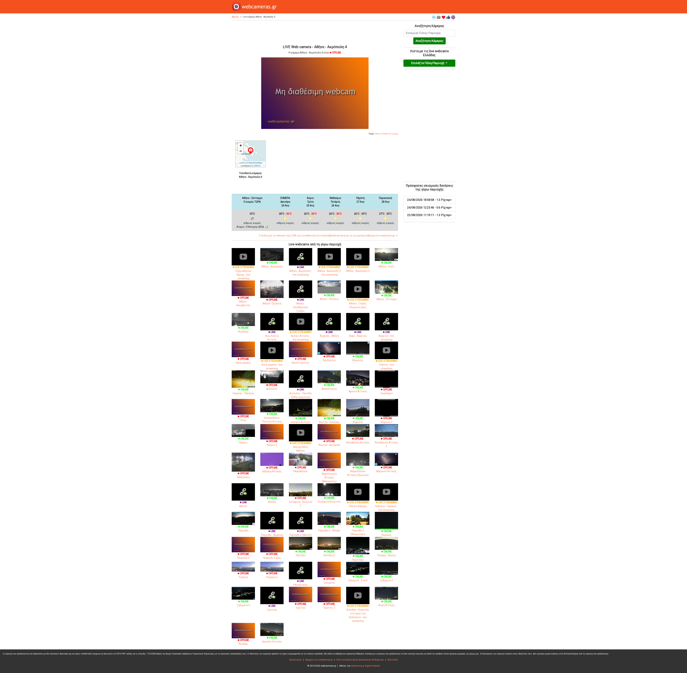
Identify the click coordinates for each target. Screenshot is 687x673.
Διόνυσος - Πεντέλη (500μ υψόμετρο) (300, 393)
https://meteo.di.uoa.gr (386, 134)
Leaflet (242, 162)
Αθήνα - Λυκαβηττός (243, 301)
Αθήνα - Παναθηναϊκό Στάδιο (300, 305)
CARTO (257, 165)
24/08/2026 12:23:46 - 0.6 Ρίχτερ (429, 207)
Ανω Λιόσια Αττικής (272, 336)
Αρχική (235, 17)
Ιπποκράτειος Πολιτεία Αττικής (272, 418)
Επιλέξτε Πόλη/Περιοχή (428, 63)
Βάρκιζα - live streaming (386, 336)
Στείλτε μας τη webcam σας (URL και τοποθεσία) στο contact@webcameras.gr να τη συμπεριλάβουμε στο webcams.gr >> (328, 235)
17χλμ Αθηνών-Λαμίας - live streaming (243, 273)
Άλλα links (393, 660)
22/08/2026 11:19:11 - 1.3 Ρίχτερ (429, 215)
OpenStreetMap (255, 162)
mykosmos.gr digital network (365, 666)
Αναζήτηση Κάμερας (429, 41)
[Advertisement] (315, 32)
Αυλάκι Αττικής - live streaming (300, 336)
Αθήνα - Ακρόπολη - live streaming (300, 271)
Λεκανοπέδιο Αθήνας (300, 447)
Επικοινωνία (295, 660)
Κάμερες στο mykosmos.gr (319, 660)
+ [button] (241, 145)
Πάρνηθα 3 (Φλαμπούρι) (357, 530)
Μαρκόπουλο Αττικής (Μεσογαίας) (329, 476)
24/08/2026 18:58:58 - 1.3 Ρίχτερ (429, 200)
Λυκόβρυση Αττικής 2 (386, 442)
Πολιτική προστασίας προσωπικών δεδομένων (360, 660)
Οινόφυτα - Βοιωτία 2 (300, 502)
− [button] (240, 150)
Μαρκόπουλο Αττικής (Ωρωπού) (358, 471)
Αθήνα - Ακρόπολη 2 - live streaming (329, 271)
